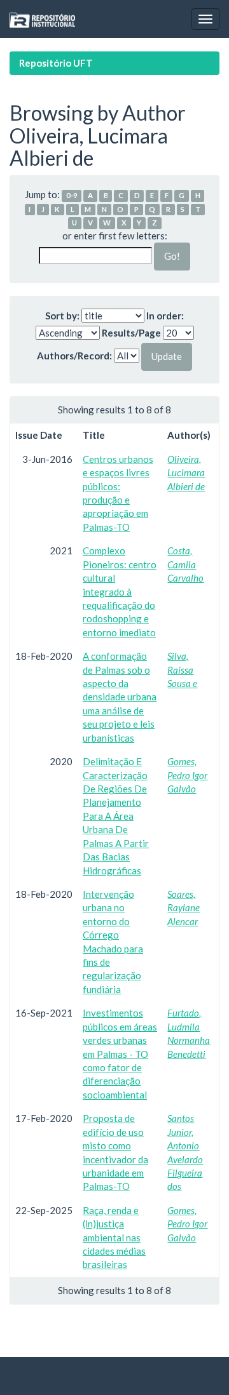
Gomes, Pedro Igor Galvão (187, 775)
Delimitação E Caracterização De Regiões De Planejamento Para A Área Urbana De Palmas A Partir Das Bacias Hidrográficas (116, 816)
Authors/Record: (74, 355)
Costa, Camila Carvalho (185, 564)
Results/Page (131, 332)
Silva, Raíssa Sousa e (182, 669)
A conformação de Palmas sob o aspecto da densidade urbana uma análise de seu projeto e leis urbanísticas (119, 697)
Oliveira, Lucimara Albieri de (186, 472)
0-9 (72, 195)
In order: (165, 315)
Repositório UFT (56, 63)
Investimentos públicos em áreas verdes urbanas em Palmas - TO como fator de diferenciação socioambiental (120, 1053)
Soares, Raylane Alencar (183, 907)
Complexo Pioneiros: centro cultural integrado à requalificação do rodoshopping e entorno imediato (119, 591)
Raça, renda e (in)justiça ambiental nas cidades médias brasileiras (114, 1238)
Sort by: (62, 315)
